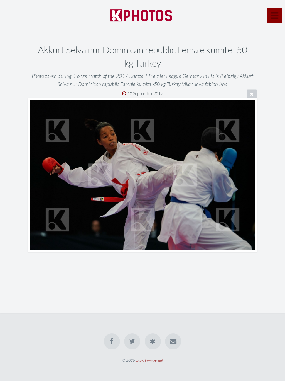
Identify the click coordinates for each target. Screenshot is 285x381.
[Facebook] (112, 341)
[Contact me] (173, 341)
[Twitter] (132, 341)
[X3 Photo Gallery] (153, 341)
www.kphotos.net (149, 360)
